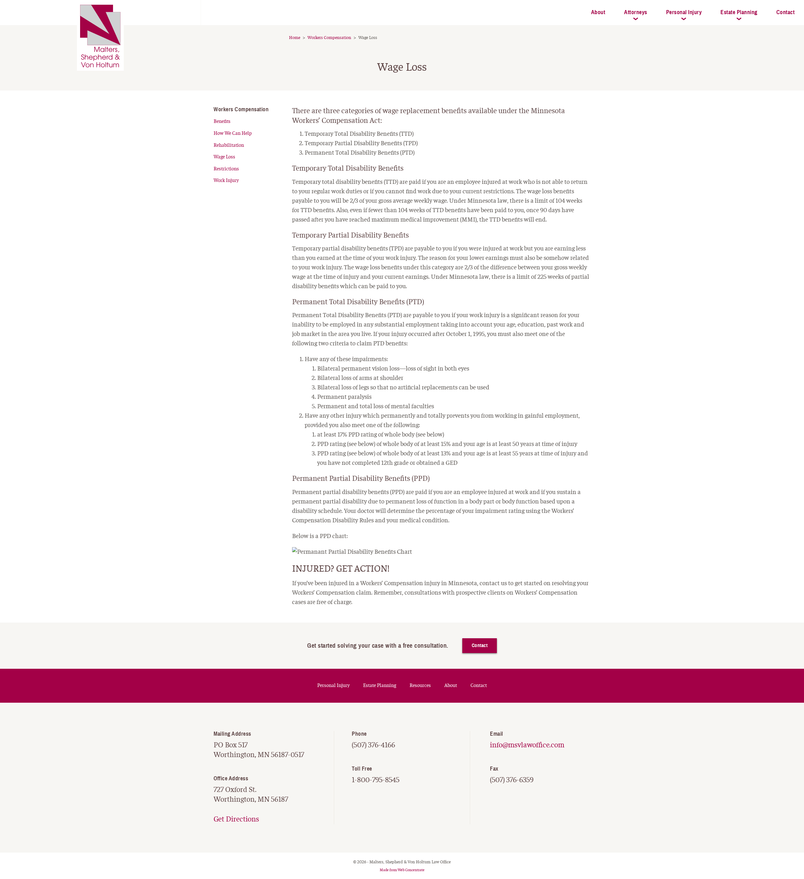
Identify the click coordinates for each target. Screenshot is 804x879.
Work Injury (226, 180)
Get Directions (236, 819)
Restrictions (226, 168)
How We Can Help (233, 133)
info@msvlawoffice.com (527, 745)
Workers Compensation (241, 109)
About (598, 12)
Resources (420, 685)
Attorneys (635, 12)
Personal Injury (684, 12)
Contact (480, 645)
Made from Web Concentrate (402, 870)
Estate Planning (739, 12)
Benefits (222, 121)
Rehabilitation (229, 145)
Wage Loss (224, 156)
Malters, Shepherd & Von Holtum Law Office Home (122, 9)
